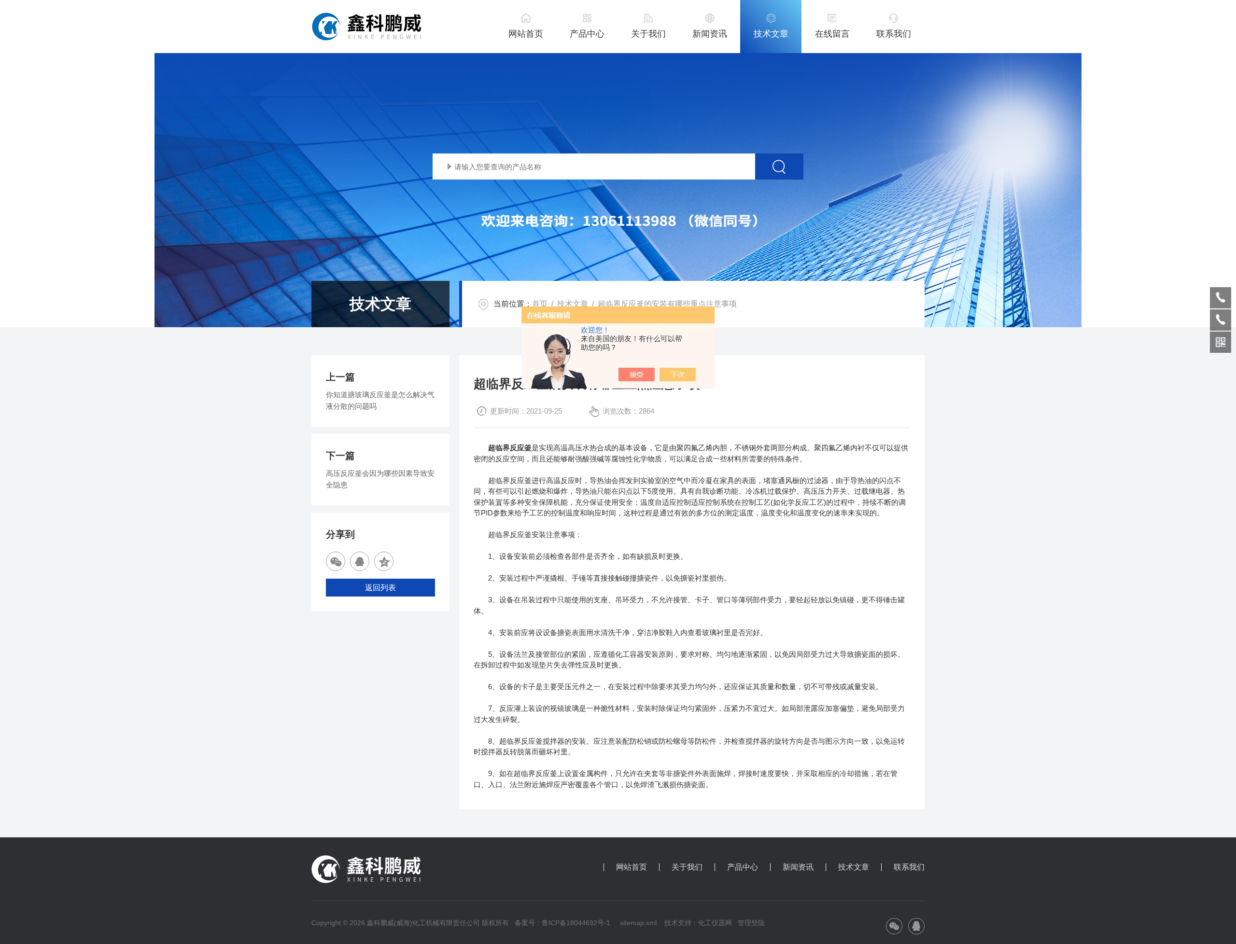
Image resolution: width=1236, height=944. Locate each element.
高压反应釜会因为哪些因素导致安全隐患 (380, 479)
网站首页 (525, 34)
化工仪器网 (715, 923)
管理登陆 (751, 923)
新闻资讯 (709, 34)
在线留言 (832, 34)
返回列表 (380, 587)
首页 (540, 304)
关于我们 (648, 34)
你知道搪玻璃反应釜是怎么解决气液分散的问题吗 (380, 400)
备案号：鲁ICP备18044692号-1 (563, 923)
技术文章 (771, 34)
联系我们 (893, 34)
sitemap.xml (638, 923)
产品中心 (587, 34)
